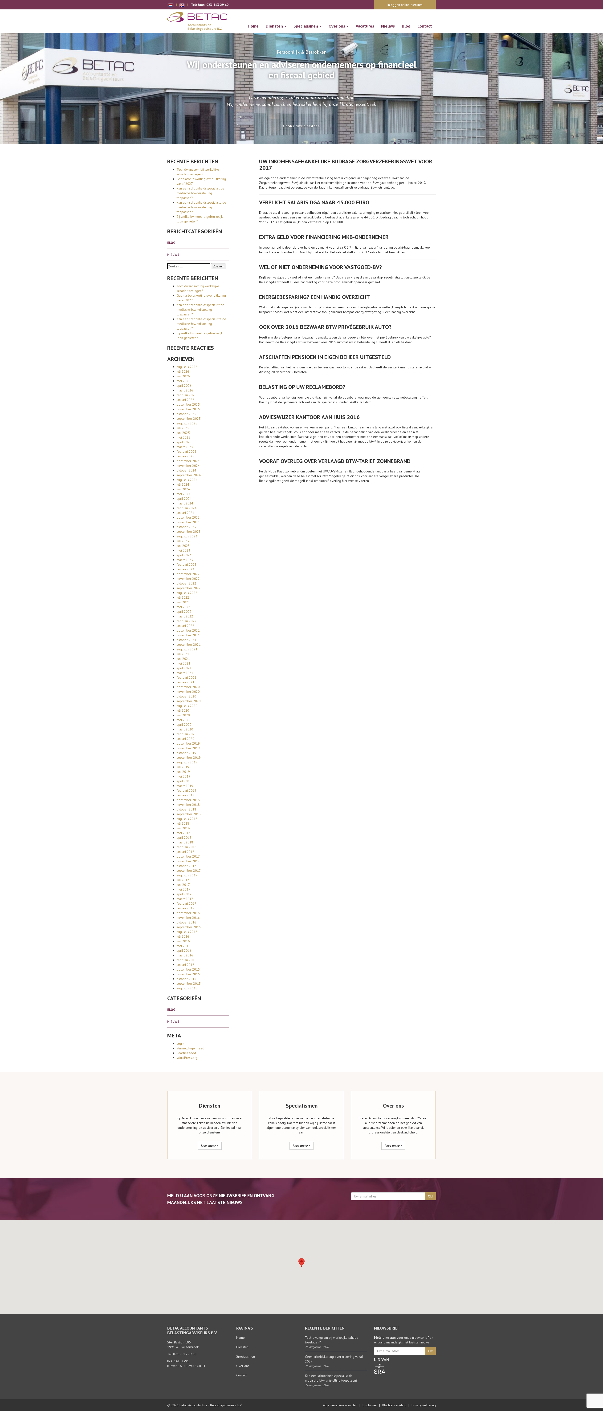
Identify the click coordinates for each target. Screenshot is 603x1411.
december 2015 (188, 969)
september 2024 (189, 475)
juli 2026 (183, 371)
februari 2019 (186, 790)
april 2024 (184, 498)
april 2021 (184, 668)
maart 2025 (185, 447)
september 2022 (189, 588)
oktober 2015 (186, 979)
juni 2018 (183, 828)
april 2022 (184, 611)
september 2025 (189, 418)
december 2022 (188, 574)
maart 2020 (185, 729)
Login (180, 1043)
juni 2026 (183, 376)
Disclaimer (370, 1405)
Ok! (430, 1196)
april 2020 (184, 724)
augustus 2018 (187, 819)
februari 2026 (186, 395)
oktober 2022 (186, 583)
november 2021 (188, 635)
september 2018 (189, 814)
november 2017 (188, 861)
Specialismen (306, 26)
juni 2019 (183, 772)
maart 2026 (185, 390)
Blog (406, 26)
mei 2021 (183, 663)
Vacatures (365, 26)
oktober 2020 (186, 696)
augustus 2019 (187, 762)
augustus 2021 (187, 649)
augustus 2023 (187, 536)
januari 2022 (185, 626)
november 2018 (188, 804)
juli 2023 (183, 541)
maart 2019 (185, 786)
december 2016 (188, 913)
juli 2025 (183, 428)
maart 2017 (185, 899)
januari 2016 (185, 965)
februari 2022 (186, 621)
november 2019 (188, 748)
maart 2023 (185, 560)
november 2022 (188, 578)
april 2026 (184, 385)
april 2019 (184, 781)
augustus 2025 (187, 423)
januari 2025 (185, 456)
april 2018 (184, 837)
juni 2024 (183, 489)
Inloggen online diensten (405, 5)
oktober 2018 (186, 809)
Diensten (275, 26)
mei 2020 (183, 720)
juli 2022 (183, 597)
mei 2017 (183, 889)
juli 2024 (183, 484)
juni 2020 (183, 715)
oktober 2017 (186, 866)
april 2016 (184, 950)
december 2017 (188, 856)
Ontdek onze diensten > (301, 126)
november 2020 (188, 691)
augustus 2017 (187, 875)
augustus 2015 (187, 988)
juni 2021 (183, 659)
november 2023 (188, 522)
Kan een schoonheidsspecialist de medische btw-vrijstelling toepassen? (200, 193)
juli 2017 (183, 880)
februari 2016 (186, 960)
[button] (301, 1262)
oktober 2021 (186, 640)
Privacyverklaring (424, 1405)
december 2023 (188, 517)
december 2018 (188, 800)
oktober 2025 (186, 414)
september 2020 (189, 701)
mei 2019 (183, 776)
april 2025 (184, 442)
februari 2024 (186, 508)
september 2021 (189, 644)
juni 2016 (183, 941)
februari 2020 (186, 734)
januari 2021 (185, 682)
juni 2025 (183, 433)
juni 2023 (183, 546)
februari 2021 (186, 677)
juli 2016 (183, 936)
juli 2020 (183, 710)
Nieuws (388, 26)
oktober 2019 (186, 753)
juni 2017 (183, 885)
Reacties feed (186, 1053)
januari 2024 (185, 513)
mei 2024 (183, 494)
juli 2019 (183, 767)
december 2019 (188, 743)
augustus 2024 (187, 480)
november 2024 (188, 466)
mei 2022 (183, 607)
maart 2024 (185, 503)
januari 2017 (185, 908)
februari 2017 (186, 903)
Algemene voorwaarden (340, 1405)
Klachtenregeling (394, 1405)
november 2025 (188, 409)
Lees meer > (210, 1145)
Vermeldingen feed (190, 1048)
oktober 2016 (186, 922)
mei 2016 (183, 946)
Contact (424, 26)
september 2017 (189, 870)
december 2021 (188, 630)
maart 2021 (185, 673)
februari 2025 (186, 451)
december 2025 (188, 404)
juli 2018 (183, 823)
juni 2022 (183, 602)
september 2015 (189, 983)
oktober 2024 (186, 470)
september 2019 (189, 757)
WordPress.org (187, 1058)
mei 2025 (183, 437)
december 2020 (188, 687)
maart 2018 (185, 842)
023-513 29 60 (217, 5)
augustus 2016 (187, 932)
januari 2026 (185, 400)
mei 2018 (183, 833)
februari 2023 (186, 564)
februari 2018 (186, 847)
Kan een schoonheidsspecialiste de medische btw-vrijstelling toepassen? (201, 207)
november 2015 (188, 974)
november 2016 (188, 917)
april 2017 (184, 894)
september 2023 (189, 531)
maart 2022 (185, 616)
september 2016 (189, 927)
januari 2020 (185, 739)
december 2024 (188, 461)
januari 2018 (185, 852)
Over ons (337, 26)
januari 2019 (185, 795)
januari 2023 (185, 569)
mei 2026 (183, 381)
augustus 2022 (187, 593)
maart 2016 (185, 955)
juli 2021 (183, 654)
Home (253, 26)
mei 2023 (183, 550)
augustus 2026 (187, 367)
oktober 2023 (186, 527)
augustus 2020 (187, 706)
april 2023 (184, 555)
